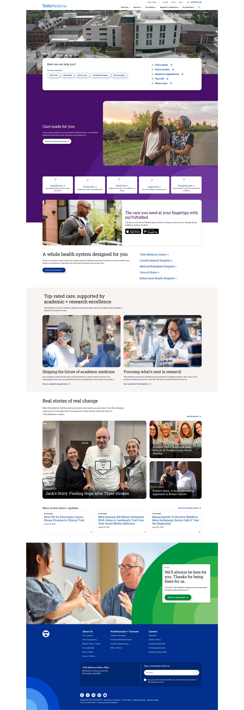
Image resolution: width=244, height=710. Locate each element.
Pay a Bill (165, 2)
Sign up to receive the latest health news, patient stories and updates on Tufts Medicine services (172, 681)
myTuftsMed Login (196, 2)
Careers (173, 2)
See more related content (188, 508)
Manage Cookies (153, 700)
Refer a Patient (152, 2)
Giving (180, 2)
